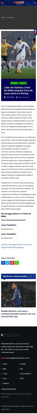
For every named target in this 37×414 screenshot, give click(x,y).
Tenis (5, 378)
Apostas (6, 383)
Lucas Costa (24, 97)
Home (3, 17)
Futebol (10, 17)
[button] (29, 276)
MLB (21, 378)
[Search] (35, 3)
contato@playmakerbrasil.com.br (17, 358)
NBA (4, 369)
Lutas (5, 374)
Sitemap (13, 389)
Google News (5, 389)
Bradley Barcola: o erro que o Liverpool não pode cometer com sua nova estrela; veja (18, 314)
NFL (21, 369)
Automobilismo (25, 374)
